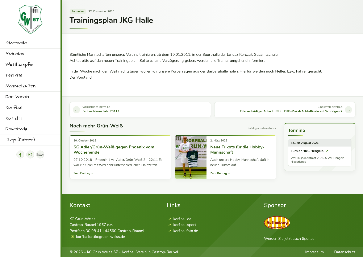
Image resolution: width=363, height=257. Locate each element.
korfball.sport (184, 224)
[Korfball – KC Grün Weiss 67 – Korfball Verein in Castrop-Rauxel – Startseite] (30, 7)
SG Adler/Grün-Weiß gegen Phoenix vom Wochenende (114, 149)
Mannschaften (20, 86)
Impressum (314, 251)
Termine (13, 75)
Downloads (16, 129)
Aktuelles (14, 54)
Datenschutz (344, 251)
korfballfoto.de (185, 230)
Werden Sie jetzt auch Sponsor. (290, 238)
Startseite (16, 43)
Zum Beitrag (84, 173)
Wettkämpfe (19, 64)
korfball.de (181, 218)
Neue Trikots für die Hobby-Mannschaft (237, 149)
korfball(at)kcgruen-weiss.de (100, 236)
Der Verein (17, 97)
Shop (20, 140)
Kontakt (13, 118)
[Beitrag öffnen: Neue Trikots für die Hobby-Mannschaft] (190, 157)
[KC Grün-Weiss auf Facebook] (20, 154)
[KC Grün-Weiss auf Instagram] (30, 154)
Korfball (13, 107)
